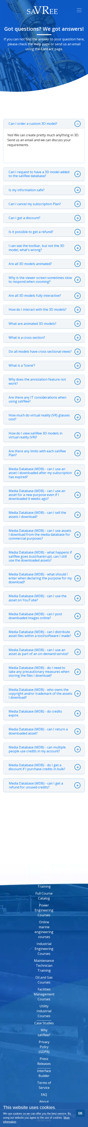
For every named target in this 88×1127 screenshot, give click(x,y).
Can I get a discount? (24, 218)
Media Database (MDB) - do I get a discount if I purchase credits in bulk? (37, 767)
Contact (47, 49)
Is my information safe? (27, 190)
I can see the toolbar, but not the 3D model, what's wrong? (36, 248)
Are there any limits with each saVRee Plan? (37, 453)
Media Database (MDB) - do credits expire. (35, 713)
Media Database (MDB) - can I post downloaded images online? (35, 616)
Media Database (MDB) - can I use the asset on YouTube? (38, 598)
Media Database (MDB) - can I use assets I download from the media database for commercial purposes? (40, 535)
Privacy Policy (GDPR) (44, 1047)
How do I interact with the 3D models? (38, 309)
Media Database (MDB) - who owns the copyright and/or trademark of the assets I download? (40, 694)
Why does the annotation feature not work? (37, 381)
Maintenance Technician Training (44, 965)
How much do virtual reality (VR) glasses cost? (39, 417)
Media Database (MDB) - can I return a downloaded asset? (38, 731)
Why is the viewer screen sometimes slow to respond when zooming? (40, 280)
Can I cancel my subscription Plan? (35, 204)
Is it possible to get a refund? (31, 232)
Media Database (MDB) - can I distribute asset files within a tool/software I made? (40, 634)
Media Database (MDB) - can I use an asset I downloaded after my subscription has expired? (40, 473)
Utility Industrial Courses (44, 1011)
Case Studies (44, 1023)
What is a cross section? (27, 337)
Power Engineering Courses (44, 910)
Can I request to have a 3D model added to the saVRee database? (39, 174)
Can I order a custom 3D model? (33, 124)
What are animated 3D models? (32, 324)
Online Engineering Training (44, 881)
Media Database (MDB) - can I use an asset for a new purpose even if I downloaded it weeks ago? (37, 495)
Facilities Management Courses (44, 994)
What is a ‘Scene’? (22, 365)
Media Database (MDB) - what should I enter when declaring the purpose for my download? (40, 578)
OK (80, 1113)
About (44, 1101)
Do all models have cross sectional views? (40, 351)
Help (37, 44)
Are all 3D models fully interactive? (35, 295)
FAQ (44, 1094)
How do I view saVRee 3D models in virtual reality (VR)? (35, 435)
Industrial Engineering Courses (44, 949)
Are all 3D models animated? (30, 264)
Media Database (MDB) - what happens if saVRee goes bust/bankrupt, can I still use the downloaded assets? (40, 556)
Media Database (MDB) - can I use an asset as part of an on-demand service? (39, 652)
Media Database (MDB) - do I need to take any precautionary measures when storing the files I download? (39, 672)
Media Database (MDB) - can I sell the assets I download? (37, 515)
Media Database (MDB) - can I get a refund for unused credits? (36, 785)
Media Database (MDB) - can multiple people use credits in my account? (37, 749)
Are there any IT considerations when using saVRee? (37, 399)
